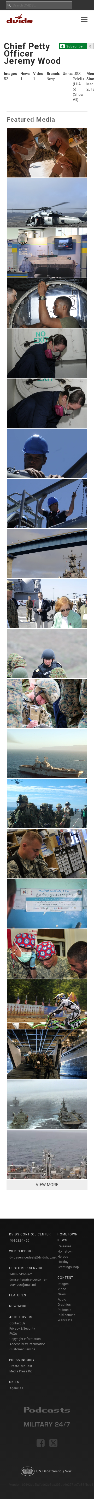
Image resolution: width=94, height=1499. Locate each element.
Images (63, 1284)
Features (17, 1295)
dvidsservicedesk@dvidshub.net (33, 1257)
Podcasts (65, 1310)
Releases (65, 1246)
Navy (51, 79)
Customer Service (22, 1349)
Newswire (18, 1306)
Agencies (16, 1388)
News (62, 1294)
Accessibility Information (27, 1344)
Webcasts (65, 1320)
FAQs (13, 1334)
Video (62, 1289)
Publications (66, 1315)
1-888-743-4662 (20, 1274)
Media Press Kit (20, 1371)
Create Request (20, 1366)
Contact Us (17, 1323)
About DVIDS (20, 1317)
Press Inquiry (22, 1360)
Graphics (64, 1305)
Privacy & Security (22, 1328)
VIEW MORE (47, 1184)
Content (65, 1278)
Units (14, 1382)
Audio (62, 1299)
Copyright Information (25, 1339)
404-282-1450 (19, 1240)
